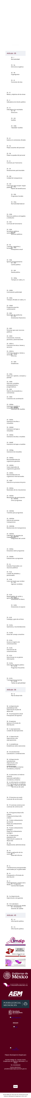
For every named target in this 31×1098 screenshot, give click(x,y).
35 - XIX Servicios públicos (16, 233)
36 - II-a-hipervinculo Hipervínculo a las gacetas (15, 897)
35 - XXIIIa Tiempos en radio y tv (18, 279)
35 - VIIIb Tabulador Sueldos (17, 127)
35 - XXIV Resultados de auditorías (14, 314)
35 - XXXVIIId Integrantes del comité (18, 537)
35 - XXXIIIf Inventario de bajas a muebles (16, 443)
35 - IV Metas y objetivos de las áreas (16, 93)
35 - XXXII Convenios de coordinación (15, 397)
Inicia (15, 1086)
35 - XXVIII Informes (14, 355)
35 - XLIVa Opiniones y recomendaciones (16, 626)
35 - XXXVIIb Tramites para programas (15, 512)
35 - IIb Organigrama (15, 73)
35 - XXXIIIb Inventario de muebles (18, 408)
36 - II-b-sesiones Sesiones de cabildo (17, 907)
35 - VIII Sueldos (13, 119)
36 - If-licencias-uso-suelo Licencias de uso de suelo (14, 798)
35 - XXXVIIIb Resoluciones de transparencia (16, 527)
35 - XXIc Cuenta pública (15, 263)
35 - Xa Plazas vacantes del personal (16, 146)
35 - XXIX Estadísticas (14, 362)
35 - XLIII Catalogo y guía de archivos (15, 618)
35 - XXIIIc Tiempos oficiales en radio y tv (16, 299)
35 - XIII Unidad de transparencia (14, 177)
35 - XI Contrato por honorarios (14, 162)
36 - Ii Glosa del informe (16, 854)
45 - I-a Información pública (17, 920)
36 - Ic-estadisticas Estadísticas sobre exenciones (16, 745)
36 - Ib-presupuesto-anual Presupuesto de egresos (15, 714)
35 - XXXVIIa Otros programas (16, 499)
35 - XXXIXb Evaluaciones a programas (15, 557)
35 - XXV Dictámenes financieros (18, 317)
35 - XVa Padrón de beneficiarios (18, 187)
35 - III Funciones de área (16, 81)
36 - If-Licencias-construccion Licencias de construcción (16, 806)
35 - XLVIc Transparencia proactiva (14, 679)
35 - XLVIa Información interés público (15, 664)
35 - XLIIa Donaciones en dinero (18, 598)
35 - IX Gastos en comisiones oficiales (16, 139)
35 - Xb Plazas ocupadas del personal (16, 154)
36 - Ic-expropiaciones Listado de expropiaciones (15, 730)
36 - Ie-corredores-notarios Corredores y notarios (15, 768)
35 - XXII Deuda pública (15, 271)
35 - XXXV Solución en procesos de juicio (16, 481)
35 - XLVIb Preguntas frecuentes (18, 667)
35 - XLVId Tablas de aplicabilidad (18, 682)
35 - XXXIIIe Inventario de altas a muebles (16, 435)
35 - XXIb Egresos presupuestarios (14, 261)
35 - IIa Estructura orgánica (17, 66)
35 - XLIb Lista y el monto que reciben (15, 580)
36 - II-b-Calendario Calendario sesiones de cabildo (16, 904)
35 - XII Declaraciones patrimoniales (15, 169)
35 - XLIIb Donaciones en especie (18, 606)
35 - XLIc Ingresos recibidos (16, 583)
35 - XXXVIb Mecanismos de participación (16, 496)
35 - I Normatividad (15, 58)
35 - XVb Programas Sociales (17, 195)
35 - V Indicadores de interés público (16, 101)
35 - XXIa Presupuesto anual (17, 248)
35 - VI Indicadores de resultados (15, 108)
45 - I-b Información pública (17, 928)
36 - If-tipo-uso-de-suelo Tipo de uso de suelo (18, 786)
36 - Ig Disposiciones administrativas (16, 844)
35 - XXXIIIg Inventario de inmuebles (14, 451)
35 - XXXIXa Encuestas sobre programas (15, 550)
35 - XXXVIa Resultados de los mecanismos (16, 489)
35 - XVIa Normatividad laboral (17, 203)
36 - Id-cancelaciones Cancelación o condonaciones (16, 752)
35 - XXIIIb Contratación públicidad (14, 291)
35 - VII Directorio (14, 111)
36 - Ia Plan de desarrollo (16, 694)
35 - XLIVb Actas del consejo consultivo (15, 633)
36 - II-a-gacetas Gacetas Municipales (17, 885)
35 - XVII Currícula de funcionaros (14, 222)
